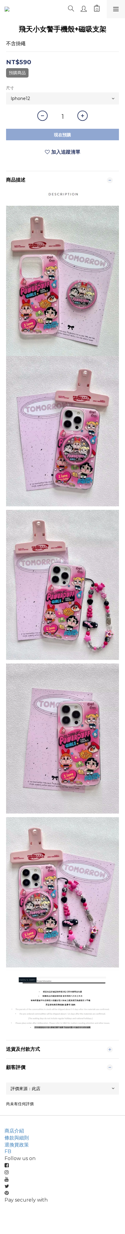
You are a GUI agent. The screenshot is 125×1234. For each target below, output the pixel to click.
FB (8, 1151)
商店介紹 (14, 1131)
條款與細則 (17, 1138)
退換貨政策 (17, 1145)
